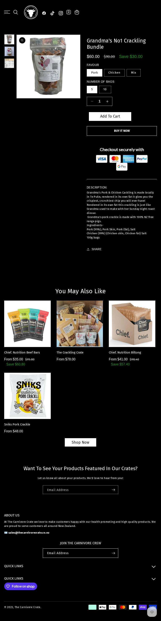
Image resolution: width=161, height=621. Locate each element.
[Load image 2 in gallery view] (9, 51)
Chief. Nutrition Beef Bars (22, 352)
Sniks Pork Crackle (17, 424)
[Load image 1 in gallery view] (9, 39)
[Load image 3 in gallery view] (9, 63)
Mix (133, 72)
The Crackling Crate (70, 352)
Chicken (114, 72)
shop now (80, 442)
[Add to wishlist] (10, 334)
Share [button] (96, 249)
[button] (7, 12)
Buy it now (122, 131)
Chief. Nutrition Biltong (125, 352)
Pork (94, 72)
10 (105, 89)
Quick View (29, 343)
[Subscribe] (113, 489)
